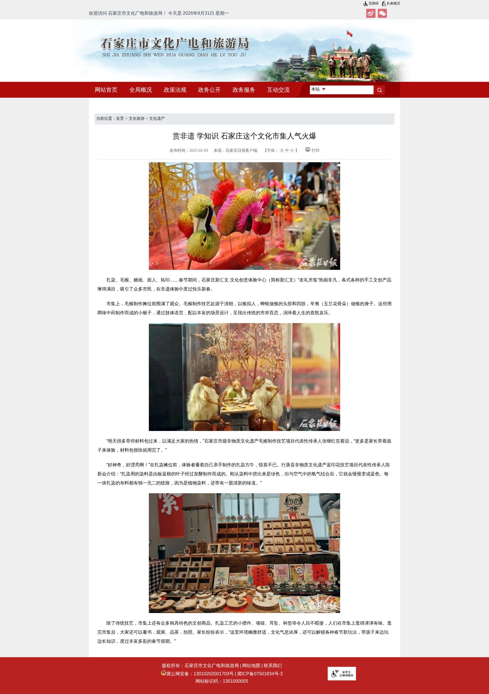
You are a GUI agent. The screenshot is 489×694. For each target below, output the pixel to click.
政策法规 (175, 90)
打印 (315, 150)
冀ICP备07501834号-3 (260, 673)
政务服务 (244, 90)
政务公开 (209, 90)
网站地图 (251, 665)
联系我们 (273, 665)
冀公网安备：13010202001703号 (200, 673)
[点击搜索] (379, 90)
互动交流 (278, 90)
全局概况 (140, 90)
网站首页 (106, 90)
